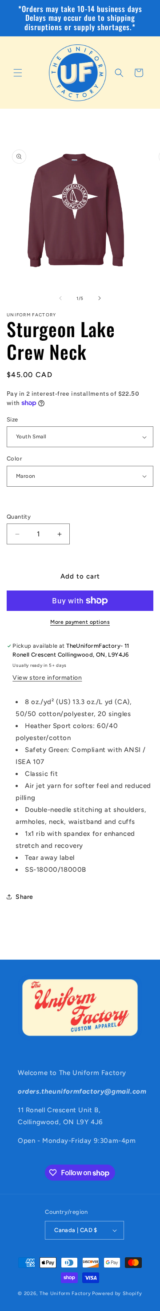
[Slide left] (60, 298)
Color (14, 458)
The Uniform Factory (65, 1293)
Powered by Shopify (117, 1293)
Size (12, 419)
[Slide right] (99, 298)
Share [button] (24, 897)
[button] (18, 73)
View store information (47, 677)
